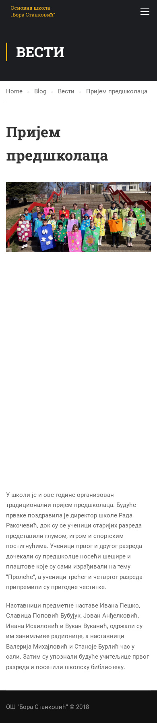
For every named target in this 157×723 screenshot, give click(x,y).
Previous (12, 217)
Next (144, 217)
